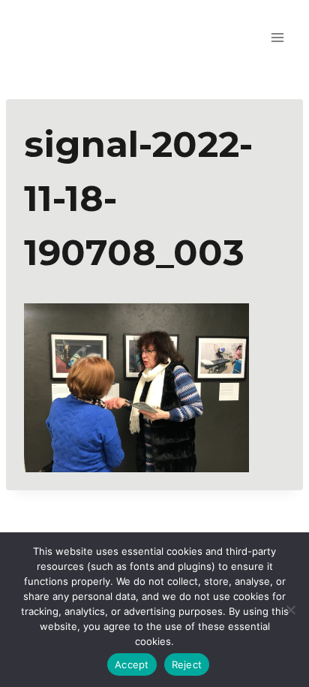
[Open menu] (277, 37)
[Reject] (290, 609)
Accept (132, 664)
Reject (187, 664)
